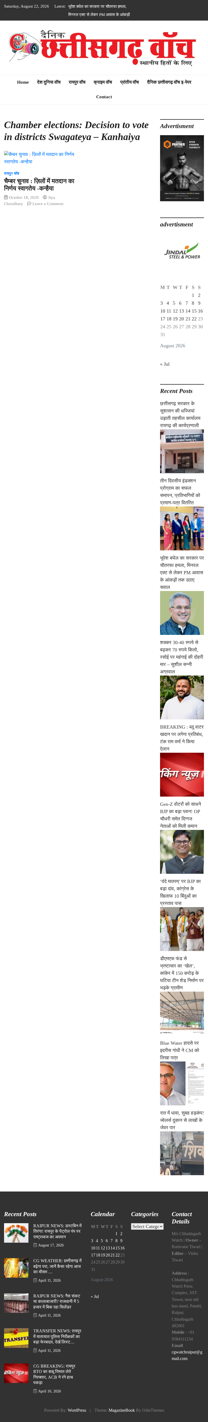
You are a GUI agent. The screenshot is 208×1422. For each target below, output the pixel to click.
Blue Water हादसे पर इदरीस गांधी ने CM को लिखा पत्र (179, 1058)
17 (162, 327)
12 (175, 319)
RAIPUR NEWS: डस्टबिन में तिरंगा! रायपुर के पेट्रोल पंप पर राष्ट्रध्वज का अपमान (57, 1240)
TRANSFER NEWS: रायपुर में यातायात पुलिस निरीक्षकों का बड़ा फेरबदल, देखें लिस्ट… (57, 1345)
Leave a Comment (47, 211)
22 (194, 327)
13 (181, 319)
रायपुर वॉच (77, 90)
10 (162, 319)
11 (169, 319)
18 (169, 327)
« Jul (165, 372)
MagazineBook (122, 1418)
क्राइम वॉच (103, 90)
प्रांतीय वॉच (129, 90)
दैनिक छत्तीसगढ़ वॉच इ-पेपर (169, 90)
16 (200, 319)
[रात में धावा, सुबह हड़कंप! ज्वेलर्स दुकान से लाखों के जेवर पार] (182, 1161)
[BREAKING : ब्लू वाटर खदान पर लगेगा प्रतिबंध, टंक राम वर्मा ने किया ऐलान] (182, 783)
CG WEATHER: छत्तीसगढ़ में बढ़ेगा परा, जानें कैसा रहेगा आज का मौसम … (57, 1275)
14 (188, 319)
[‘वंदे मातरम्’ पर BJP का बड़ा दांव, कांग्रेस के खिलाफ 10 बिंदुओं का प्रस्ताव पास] (182, 937)
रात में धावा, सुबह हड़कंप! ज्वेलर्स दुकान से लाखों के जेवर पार (182, 1128)
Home (23, 90)
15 (194, 319)
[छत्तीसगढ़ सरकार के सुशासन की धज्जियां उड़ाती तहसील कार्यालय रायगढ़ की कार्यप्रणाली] (182, 459)
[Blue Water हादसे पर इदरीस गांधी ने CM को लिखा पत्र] (182, 1091)
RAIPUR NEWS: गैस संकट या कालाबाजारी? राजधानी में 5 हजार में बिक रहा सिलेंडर (56, 1310)
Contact (104, 105)
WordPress (77, 1418)
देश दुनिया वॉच (49, 90)
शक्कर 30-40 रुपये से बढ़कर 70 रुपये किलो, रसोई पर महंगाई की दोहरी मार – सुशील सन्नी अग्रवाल (181, 665)
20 (181, 327)
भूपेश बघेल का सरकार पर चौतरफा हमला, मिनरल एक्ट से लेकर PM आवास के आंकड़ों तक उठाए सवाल (99, 14)
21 (188, 327)
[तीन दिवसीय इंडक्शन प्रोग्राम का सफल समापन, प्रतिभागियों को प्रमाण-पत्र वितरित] (182, 537)
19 (175, 327)
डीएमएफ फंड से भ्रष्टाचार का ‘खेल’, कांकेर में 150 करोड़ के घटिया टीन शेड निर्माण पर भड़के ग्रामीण (182, 981)
